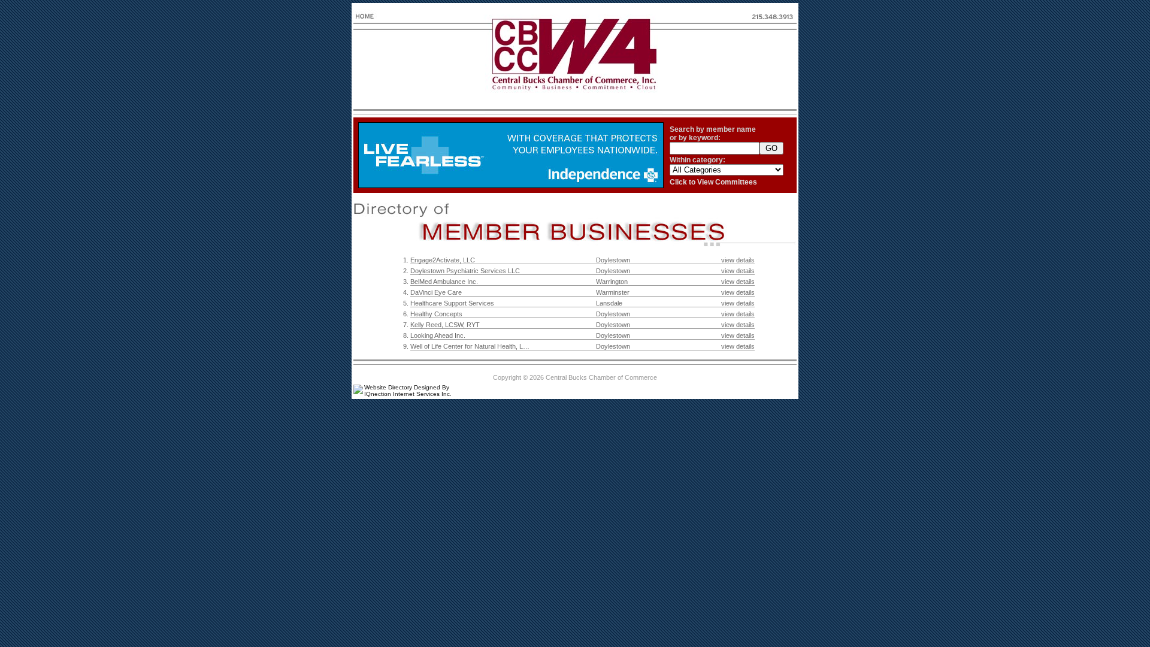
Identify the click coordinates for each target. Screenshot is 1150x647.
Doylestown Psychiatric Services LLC (465, 270)
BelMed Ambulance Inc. (444, 281)
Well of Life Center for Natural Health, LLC (470, 346)
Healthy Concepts (436, 314)
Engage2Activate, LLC (442, 260)
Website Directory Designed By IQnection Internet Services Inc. (408, 390)
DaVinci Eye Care (436, 292)
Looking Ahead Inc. (437, 335)
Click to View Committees (713, 182)
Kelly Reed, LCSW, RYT (445, 324)
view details (738, 260)
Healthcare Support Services (452, 303)
